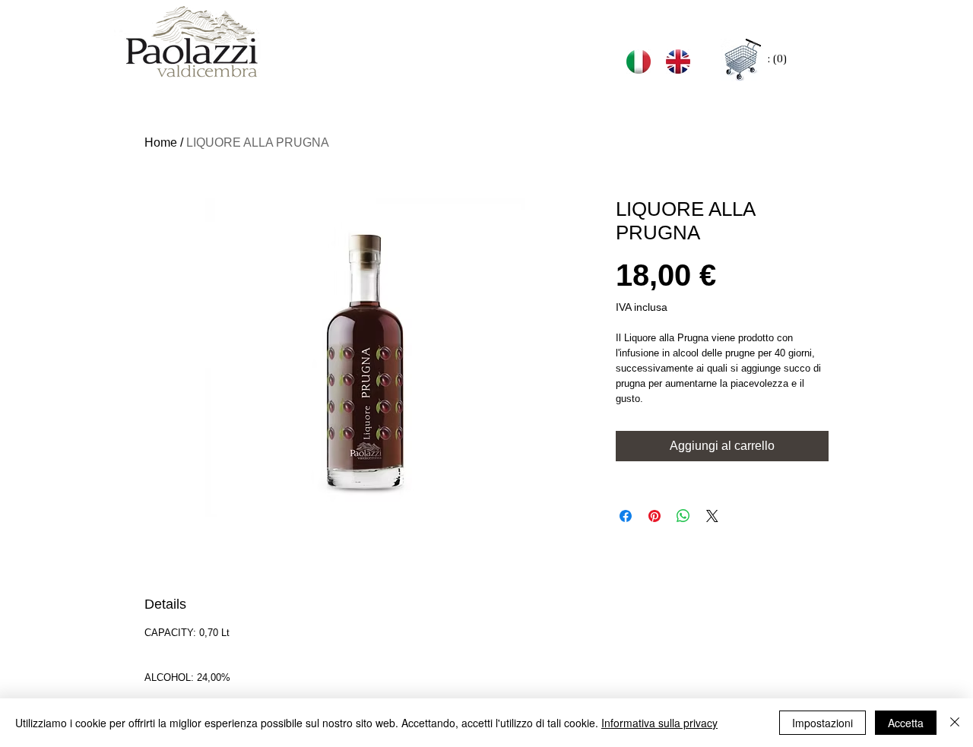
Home (160, 142)
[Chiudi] (955, 723)
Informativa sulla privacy (659, 722)
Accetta (906, 722)
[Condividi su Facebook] (625, 516)
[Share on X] (712, 516)
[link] (777, 58)
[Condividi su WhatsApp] (683, 516)
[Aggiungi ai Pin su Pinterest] (654, 516)
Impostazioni (822, 722)
